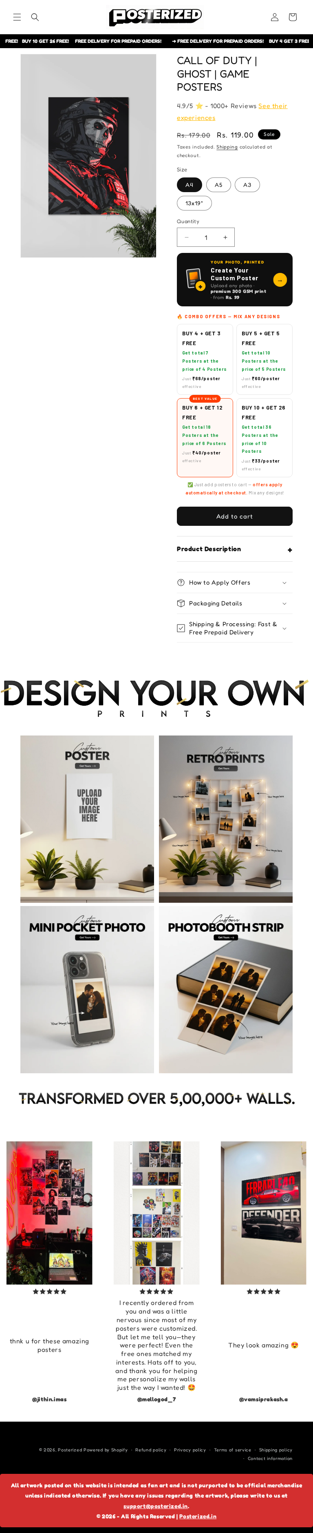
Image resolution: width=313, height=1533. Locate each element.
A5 (219, 184)
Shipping (227, 147)
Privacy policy (190, 1450)
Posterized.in (197, 1516)
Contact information (270, 1458)
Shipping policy (276, 1450)
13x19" (194, 202)
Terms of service (232, 1450)
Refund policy (150, 1450)
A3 (247, 184)
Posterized (70, 1450)
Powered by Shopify (106, 1450)
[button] (17, 17)
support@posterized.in (155, 1505)
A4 (189, 184)
